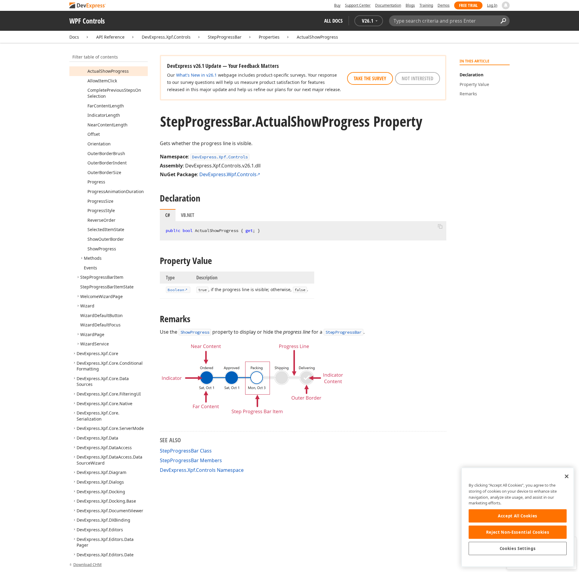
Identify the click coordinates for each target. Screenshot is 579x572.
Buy (337, 5)
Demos (444, 5)
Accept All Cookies (517, 516)
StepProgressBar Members (191, 460)
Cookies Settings (518, 548)
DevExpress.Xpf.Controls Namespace (202, 470)
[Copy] (440, 226)
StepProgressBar (225, 37)
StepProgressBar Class (186, 450)
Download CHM (87, 564)
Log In (492, 5)
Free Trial (468, 5)
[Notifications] (506, 5)
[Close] (566, 476)
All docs (333, 20)
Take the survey (370, 78)
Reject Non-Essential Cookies (517, 532)
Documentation (388, 5)
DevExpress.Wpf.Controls (228, 174)
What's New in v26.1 (196, 75)
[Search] (503, 20)
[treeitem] (108, 71)
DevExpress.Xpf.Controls (166, 37)
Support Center (358, 5)
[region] (517, 517)
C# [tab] (167, 215)
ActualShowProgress (317, 37)
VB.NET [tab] (187, 215)
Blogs (410, 5)
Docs (74, 37)
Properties (269, 37)
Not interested (417, 78)
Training (426, 5)
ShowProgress (194, 332)
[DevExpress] (87, 6)
